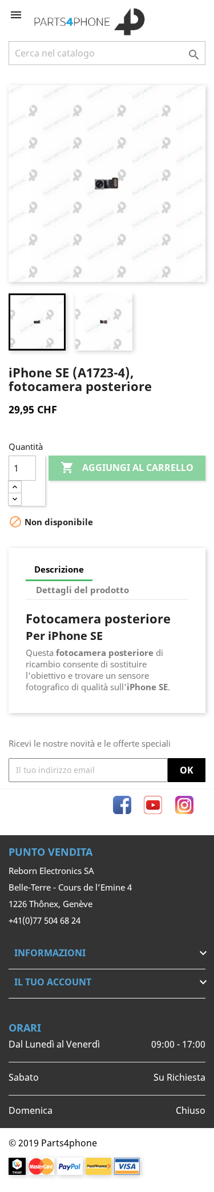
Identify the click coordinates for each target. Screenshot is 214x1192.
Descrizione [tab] (59, 569)
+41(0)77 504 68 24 (44, 920)
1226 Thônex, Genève (50, 903)
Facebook (122, 805)
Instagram (184, 805)
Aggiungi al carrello (126, 467)
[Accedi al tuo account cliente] (178, 15)
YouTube (153, 805)
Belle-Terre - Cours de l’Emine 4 (70, 887)
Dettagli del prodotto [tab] (82, 589)
